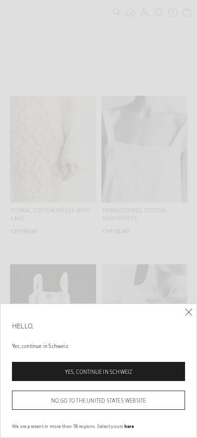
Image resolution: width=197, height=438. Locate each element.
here (129, 426)
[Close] (189, 312)
